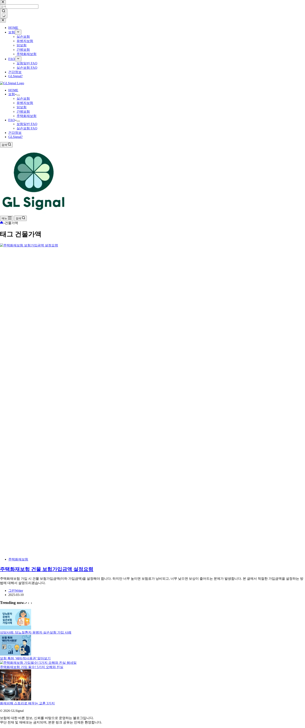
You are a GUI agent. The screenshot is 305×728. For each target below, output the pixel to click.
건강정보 (15, 132)
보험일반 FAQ (27, 124)
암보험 (22, 107)
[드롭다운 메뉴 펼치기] (18, 95)
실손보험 (23, 98)
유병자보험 (25, 103)
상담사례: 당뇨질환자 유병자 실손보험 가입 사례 (35, 632)
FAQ (11, 120)
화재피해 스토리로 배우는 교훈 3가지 (27, 703)
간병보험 (23, 111)
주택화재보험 (27, 116)
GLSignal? (15, 137)
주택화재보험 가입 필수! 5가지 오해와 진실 (31, 667)
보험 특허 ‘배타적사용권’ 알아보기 (25, 658)
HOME (13, 90)
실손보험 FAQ (27, 128)
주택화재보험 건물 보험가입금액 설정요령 (46, 569)
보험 (11, 94)
